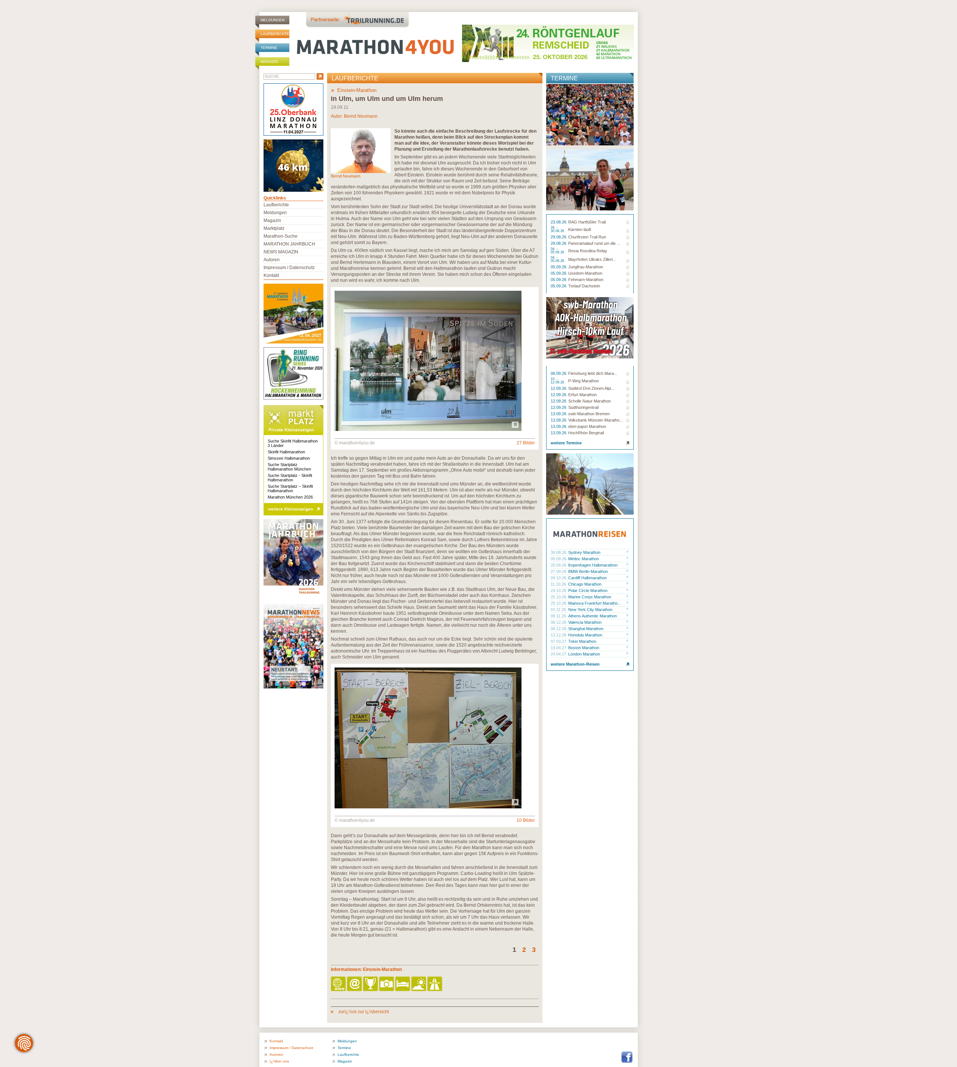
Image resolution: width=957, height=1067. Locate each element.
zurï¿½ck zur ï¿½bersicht (363, 1011)
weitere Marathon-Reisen (575, 664)
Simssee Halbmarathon (289, 458)
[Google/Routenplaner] (435, 984)
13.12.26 (559, 635)
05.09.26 (559, 267)
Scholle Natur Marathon (589, 401)
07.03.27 (559, 641)
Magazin (269, 61)
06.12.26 (559, 622)
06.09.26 (559, 373)
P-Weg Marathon (583, 381)
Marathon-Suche (281, 236)
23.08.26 (559, 222)
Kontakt (271, 275)
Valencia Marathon (584, 622)
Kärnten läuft (579, 229)
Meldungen (272, 20)
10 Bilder (526, 820)
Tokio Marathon (582, 641)
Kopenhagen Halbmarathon (593, 565)
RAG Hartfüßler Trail (587, 222)
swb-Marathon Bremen (589, 413)
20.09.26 (559, 565)
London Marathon (584, 654)
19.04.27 (559, 647)
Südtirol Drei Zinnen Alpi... (591, 388)
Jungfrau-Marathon (585, 267)
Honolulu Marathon (585, 635)
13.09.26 (559, 413)
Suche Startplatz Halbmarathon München (289, 466)
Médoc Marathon (583, 558)
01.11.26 (559, 609)
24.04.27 (559, 654)
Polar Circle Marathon (587, 590)
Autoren (272, 259)
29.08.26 (559, 237)
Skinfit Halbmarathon (286, 452)
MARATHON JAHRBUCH (289, 244)
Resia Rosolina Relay (587, 251)
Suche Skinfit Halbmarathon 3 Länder (293, 443)
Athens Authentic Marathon (592, 616)
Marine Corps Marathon (589, 597)
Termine (269, 48)
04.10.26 (559, 578)
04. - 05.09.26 (558, 250)
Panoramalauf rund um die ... (594, 243)
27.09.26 (559, 571)
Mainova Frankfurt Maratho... (594, 603)
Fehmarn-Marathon (585, 279)
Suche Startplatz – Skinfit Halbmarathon (290, 488)
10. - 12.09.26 (558, 380)
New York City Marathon (590, 609)
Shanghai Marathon (585, 628)
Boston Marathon (583, 647)
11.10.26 (559, 584)
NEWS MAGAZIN (281, 252)
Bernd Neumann (361, 116)
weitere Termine (566, 443)
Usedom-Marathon (585, 273)
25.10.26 (559, 597)
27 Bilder (526, 442)
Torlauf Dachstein (584, 286)
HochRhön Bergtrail (586, 433)
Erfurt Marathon (582, 394)
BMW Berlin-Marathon (588, 571)
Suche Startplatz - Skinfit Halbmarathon (290, 477)
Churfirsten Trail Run (587, 237)
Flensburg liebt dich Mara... (592, 373)
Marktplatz (274, 228)
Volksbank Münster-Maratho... (595, 420)
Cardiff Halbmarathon (587, 578)
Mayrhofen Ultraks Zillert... (592, 259)
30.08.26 (559, 552)
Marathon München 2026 (290, 497)
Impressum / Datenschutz (289, 267)
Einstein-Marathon (356, 90)
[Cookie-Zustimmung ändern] (24, 1043)
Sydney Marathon (584, 552)
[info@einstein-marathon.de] (355, 984)
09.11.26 (559, 616)
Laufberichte (275, 34)
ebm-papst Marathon (587, 426)
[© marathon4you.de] (428, 429)
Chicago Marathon (584, 584)
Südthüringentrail (583, 407)
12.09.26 (559, 388)
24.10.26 (559, 590)
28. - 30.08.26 (558, 229)
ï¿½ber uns (279, 1061)
